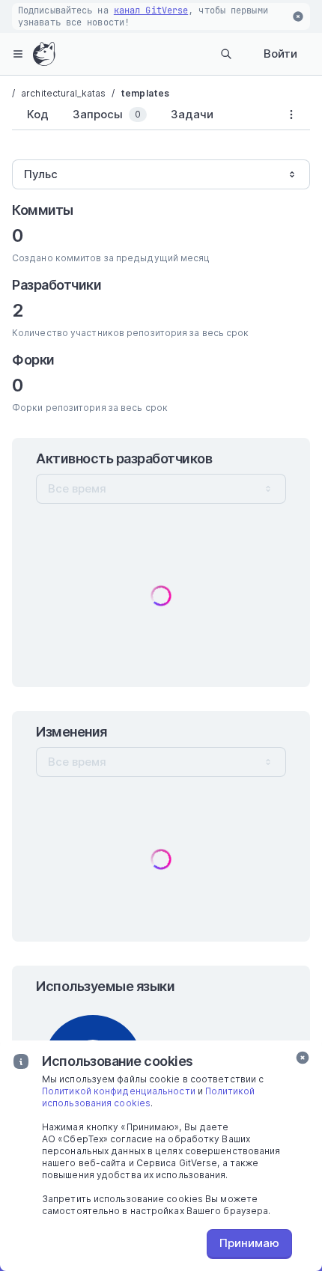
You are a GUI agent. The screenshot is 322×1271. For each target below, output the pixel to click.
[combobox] (161, 174)
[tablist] (142, 117)
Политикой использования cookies (148, 1097)
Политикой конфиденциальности (118, 1091)
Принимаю (249, 1243)
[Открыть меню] (18, 54)
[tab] (35, 114)
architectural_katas (63, 93)
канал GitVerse (151, 10)
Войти (280, 53)
